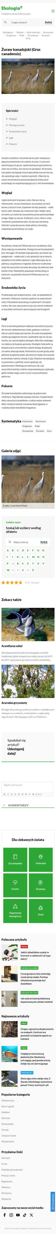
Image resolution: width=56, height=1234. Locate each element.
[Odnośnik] (33, 794)
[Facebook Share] (34, 742)
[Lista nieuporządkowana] (22, 794)
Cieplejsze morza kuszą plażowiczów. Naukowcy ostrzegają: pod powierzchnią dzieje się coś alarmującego (35, 1058)
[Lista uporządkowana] (18, 794)
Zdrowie (5, 1118)
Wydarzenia (7, 1141)
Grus (28, 38)
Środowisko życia (18, 131)
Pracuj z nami (8, 1175)
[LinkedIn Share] (34, 750)
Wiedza (19, 32)
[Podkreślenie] (11, 794)
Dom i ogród (7, 1106)
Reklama (5, 1187)
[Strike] (15, 794)
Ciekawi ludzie (8, 1136)
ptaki (22, 354)
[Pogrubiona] (4, 794)
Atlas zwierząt (33, 32)
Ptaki (21, 35)
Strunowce (48, 32)
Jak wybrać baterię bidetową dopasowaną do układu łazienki (37, 1000)
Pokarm (13, 144)
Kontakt (5, 1158)
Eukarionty (27, 421)
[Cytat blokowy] (26, 794)
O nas (4, 1164)
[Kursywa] (8, 794)
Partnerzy (6, 1193)
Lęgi (11, 137)
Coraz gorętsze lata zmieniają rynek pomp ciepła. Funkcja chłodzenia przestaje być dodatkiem (35, 978)
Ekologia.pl (8, 32)
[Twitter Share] (42, 742)
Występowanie (16, 125)
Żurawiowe (33, 35)
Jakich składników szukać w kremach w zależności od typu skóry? (36, 955)
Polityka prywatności (12, 1170)
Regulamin (6, 1181)
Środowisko (7, 1124)
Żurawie (45, 35)
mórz (3, 302)
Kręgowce (11, 35)
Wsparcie (6, 1199)
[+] (40, 794)
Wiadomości (7, 1100)
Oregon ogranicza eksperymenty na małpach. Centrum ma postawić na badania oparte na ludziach (37, 1034)
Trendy (5, 1130)
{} (37, 794)
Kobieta (5, 1112)
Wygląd (13, 118)
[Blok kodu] (29, 794)
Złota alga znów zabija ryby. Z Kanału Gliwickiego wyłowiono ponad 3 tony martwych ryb (36, 1081)
